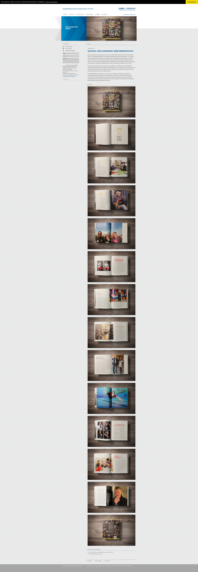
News (98, 14)
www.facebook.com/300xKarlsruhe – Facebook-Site (101, 552)
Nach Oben (98, 561)
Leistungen (80, 14)
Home (65, 14)
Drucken (107, 561)
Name (64, 53)
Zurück (90, 561)
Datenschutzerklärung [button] (52, 2)
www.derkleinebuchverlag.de (96, 554)
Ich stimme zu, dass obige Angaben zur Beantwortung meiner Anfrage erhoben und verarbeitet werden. (71, 71)
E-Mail (64, 56)
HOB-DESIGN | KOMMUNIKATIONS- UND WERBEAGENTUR (73, 565)
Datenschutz (132, 14)
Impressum (126, 14)
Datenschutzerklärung (70, 76)
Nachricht (65, 58)
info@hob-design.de (70, 50)
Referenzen (90, 14)
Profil (72, 14)
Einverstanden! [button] (192, 2)
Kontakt (105, 14)
